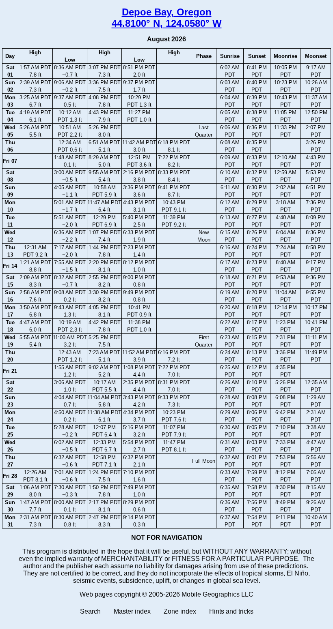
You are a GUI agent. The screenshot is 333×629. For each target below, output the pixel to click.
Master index (132, 611)
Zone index (180, 611)
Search (90, 611)
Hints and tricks (231, 611)
